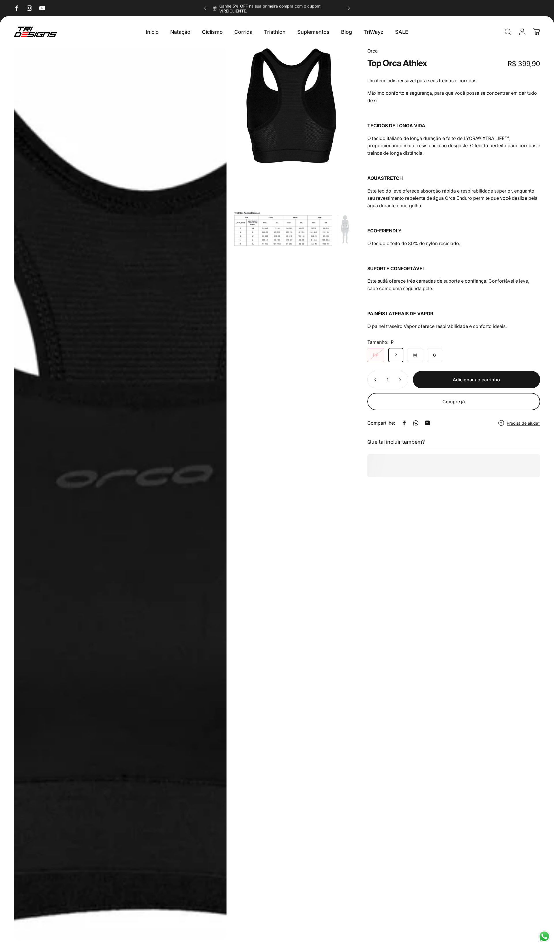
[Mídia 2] (290, 106)
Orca (372, 51)
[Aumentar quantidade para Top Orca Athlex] (401, 379)
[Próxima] (348, 8)
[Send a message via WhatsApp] (544, 936)
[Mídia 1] (120, 493)
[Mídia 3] (290, 229)
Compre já (453, 401)
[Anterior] (206, 8)
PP (375, 354)
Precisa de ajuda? (523, 423)
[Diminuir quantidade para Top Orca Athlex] (374, 379)
